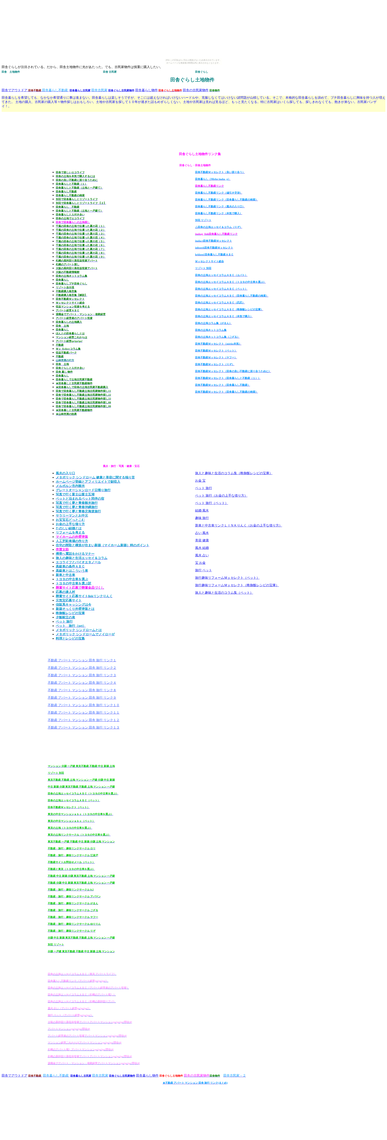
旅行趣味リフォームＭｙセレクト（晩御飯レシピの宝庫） (237, 585)
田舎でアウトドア (14, 90)
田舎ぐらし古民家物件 (121, 90)
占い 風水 (202, 533)
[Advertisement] (18, 128)
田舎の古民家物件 (196, 90)
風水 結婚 (202, 548)
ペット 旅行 (203, 488)
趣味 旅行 (202, 518)
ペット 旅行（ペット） (211, 503)
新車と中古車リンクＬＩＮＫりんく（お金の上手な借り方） (238, 525)
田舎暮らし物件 (146, 90)
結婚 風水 (202, 510)
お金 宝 (200, 480)
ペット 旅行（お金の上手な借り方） (221, 495)
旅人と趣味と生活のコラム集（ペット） (224, 592)
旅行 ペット (203, 570)
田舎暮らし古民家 (80, 90)
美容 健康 (202, 540)
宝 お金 (200, 562)
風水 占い (202, 555)
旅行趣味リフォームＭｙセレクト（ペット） (227, 577)
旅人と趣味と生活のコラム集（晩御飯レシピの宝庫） (234, 473)
